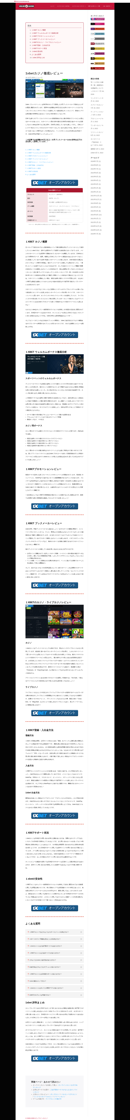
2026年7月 (94, 161)
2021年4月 (94, 211)
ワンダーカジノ (96, 125)
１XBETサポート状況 (39, 48)
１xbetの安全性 (37, 51)
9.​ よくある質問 (30, 174)
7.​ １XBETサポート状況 (33, 168)
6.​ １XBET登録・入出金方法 (34, 165)
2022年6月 (94, 173)
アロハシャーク (96, 118)
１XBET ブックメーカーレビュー (43, 39)
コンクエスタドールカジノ (43, 1096)
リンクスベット (96, 98)
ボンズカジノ (55, 1094)
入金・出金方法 (106, 6)
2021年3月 (94, 215)
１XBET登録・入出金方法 (41, 45)
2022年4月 (94, 180)
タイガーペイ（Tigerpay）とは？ (96, 142)
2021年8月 (94, 203)
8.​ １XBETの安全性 (31, 171)
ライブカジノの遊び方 (54, 1099)
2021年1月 (94, 222)
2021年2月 (94, 218)
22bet (93, 153)
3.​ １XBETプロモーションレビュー (36, 156)
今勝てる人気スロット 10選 (94, 6)
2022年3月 (94, 184)
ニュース (52, 6)
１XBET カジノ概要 (39, 30)
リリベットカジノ (97, 132)
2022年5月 (94, 176)
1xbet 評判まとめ (38, 57)
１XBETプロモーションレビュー (43, 36)
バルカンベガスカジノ (69, 1094)
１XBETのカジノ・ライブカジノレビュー (46, 42)
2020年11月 (95, 226)
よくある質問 (36, 54)
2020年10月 (95, 230)
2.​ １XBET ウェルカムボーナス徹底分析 (38, 153)
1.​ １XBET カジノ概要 (32, 149)
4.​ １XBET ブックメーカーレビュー (36, 159)
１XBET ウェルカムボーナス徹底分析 (45, 33)
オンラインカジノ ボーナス (78, 6)
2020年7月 (94, 234)
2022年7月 (94, 169)
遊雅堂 (93, 149)
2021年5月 (94, 207)
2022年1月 (94, 192)
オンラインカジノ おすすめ (63, 6)
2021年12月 (95, 196)
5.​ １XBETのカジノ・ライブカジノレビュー (39, 162)
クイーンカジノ (59, 1096)
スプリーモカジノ (97, 105)
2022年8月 (94, 165)
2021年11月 (95, 199)
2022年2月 (94, 188)
